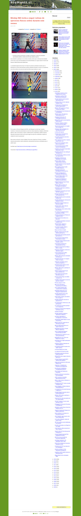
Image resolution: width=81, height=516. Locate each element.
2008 (55, 481)
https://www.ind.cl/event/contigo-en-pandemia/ (26, 146)
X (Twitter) (38, 29)
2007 (55, 483)
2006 (55, 485)
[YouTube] (45, 12)
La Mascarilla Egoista (59, 132)
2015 (55, 468)
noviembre (57, 72)
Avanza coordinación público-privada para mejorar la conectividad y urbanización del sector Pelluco (64, 32)
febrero (56, 89)
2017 (55, 464)
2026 (55, 60)
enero (56, 91)
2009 (55, 479)
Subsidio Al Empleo (59, 311)
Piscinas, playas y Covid (60, 282)
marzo (56, 87)
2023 (55, 65)
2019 (55, 461)
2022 (55, 67)
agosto (56, 78)
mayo (56, 84)
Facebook (26, 29)
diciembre (57, 70)
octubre (56, 74)
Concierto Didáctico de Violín (61, 349)
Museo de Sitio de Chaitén (60, 229)
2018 (55, 462)
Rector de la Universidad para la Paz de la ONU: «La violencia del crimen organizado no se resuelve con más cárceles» (64, 45)
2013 (55, 472)
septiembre (57, 76)
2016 (55, 466)
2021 (55, 69)
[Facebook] (39, 12)
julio (56, 80)
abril (56, 85)
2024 (55, 63)
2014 (55, 470)
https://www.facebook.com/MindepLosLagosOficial (26, 149)
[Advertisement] (61, 497)
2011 (55, 475)
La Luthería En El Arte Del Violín (61, 351)
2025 (55, 61)
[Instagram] (42, 12)
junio (56, 82)
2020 (55, 459)
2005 (55, 487)
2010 (55, 477)
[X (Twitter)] (48, 12)
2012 (55, 474)
